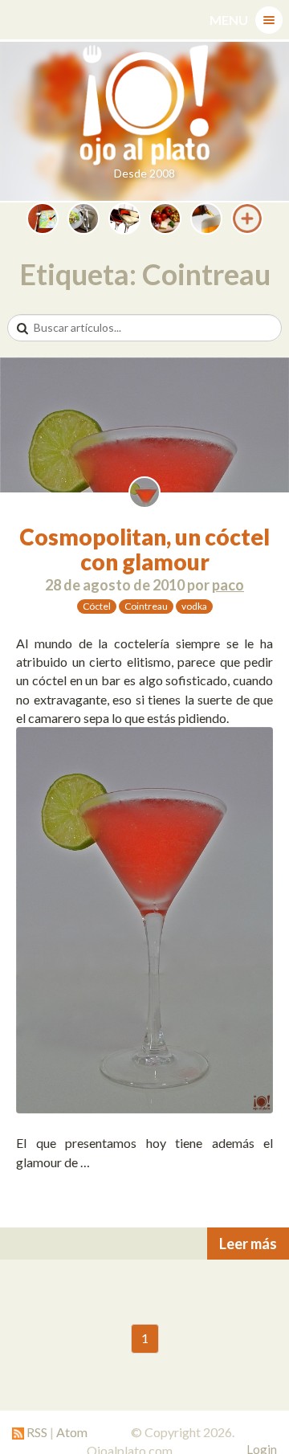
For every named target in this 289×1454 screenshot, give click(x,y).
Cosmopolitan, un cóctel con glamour (144, 549)
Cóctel (97, 606)
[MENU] (269, 20)
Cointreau (146, 606)
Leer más (248, 1243)
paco (228, 585)
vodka (194, 606)
